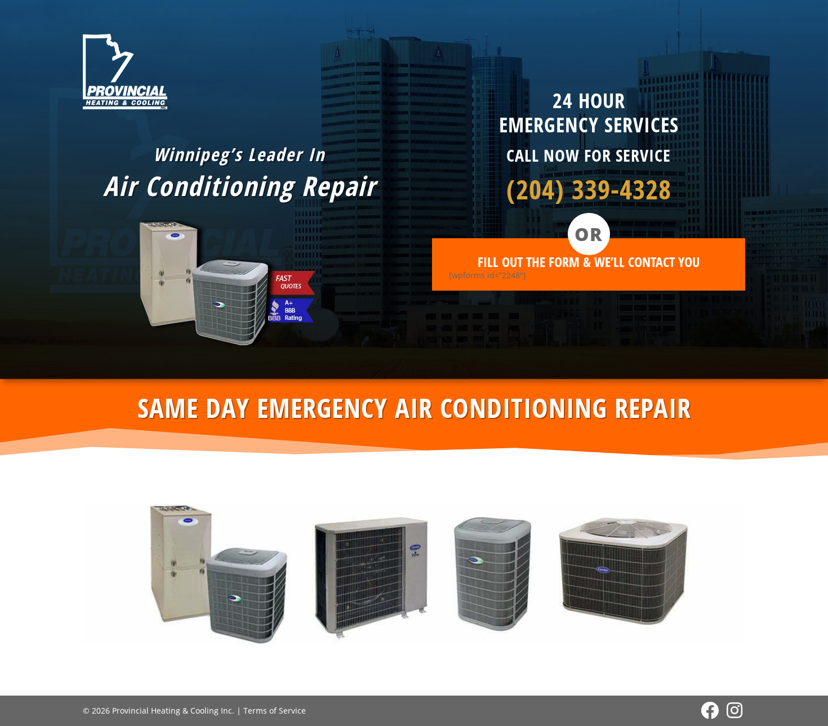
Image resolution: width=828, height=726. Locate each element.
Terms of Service (274, 710)
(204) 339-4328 (588, 189)
